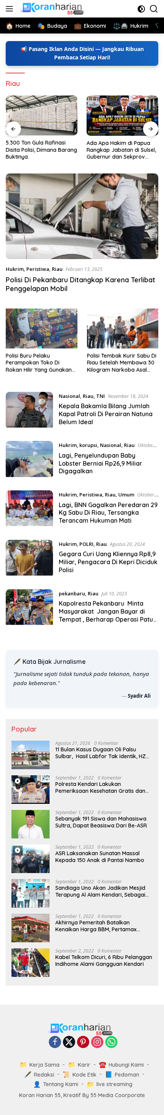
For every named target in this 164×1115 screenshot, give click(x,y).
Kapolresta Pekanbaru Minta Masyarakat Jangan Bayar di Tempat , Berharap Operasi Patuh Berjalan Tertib (107, 615)
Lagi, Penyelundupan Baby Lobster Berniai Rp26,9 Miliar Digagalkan (100, 463)
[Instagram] (97, 1042)
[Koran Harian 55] (52, 8)
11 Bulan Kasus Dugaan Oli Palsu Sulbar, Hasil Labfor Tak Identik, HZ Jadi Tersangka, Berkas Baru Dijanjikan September (100, 753)
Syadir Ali (139, 695)
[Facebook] (55, 1042)
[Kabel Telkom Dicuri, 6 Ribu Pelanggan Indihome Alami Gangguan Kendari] (30, 962)
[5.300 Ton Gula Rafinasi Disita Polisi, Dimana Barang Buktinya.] (41, 115)
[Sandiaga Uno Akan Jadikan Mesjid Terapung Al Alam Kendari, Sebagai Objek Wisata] (30, 893)
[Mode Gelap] (141, 9)
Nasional (69, 396)
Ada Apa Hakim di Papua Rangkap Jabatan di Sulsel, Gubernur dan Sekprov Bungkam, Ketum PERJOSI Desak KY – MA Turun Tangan (121, 150)
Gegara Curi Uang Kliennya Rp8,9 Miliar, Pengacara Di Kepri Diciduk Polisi (108, 562)
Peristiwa (37, 269)
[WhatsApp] (111, 1042)
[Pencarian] (154, 9)
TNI (100, 396)
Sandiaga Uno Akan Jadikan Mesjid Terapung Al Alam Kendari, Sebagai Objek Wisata (100, 891)
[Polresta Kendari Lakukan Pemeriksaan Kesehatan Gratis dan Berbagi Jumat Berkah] (30, 789)
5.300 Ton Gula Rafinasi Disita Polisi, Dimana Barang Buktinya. (41, 149)
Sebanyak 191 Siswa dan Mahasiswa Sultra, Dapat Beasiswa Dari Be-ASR (101, 822)
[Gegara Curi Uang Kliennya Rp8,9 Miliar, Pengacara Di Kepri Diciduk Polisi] (29, 559)
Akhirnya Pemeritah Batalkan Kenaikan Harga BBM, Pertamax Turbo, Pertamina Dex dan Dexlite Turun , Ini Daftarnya (97, 926)
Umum (126, 494)
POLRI (86, 544)
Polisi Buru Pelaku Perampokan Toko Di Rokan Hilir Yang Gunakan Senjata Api (39, 362)
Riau (57, 269)
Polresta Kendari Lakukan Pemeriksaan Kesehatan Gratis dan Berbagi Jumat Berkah (100, 787)
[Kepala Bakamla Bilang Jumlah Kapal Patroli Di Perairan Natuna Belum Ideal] (29, 411)
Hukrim (15, 269)
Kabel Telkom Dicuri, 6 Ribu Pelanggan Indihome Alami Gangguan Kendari (103, 960)
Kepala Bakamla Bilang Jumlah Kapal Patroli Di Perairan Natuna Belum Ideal (106, 414)
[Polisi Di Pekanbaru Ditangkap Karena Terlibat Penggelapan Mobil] (82, 216)
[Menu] (11, 8)
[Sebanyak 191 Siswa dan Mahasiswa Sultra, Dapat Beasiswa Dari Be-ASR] (30, 824)
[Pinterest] (83, 1042)
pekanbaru (72, 593)
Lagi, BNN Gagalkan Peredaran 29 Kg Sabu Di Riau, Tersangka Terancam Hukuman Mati (108, 513)
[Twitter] (69, 1042)
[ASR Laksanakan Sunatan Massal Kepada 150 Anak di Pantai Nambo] (30, 859)
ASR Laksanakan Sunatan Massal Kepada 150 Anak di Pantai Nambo (99, 857)
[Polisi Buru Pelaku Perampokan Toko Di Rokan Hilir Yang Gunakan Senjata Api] (41, 328)
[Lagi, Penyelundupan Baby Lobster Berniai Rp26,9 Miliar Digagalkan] (29, 460)
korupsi (88, 445)
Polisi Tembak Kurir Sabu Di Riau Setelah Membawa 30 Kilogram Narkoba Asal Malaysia (121, 362)
